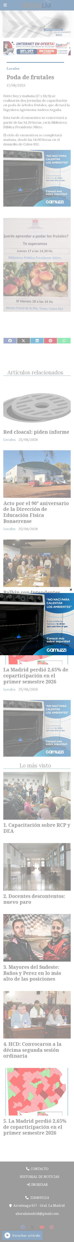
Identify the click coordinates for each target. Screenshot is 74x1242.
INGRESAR (39, 1184)
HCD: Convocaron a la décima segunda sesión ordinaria (32, 1050)
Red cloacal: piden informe (36, 432)
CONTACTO (39, 1169)
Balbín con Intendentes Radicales (31, 595)
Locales (13, 68)
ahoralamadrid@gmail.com (37, 1213)
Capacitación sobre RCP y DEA (36, 828)
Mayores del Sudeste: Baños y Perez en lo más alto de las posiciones (32, 973)
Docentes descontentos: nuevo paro (34, 899)
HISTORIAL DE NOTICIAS (39, 1176)
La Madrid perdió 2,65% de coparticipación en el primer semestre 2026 (35, 675)
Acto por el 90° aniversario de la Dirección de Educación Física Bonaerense (36, 512)
